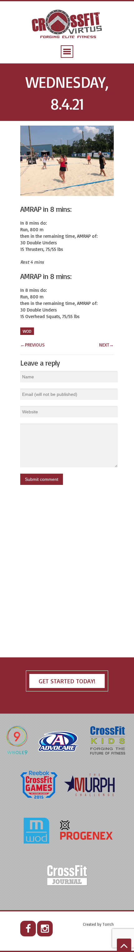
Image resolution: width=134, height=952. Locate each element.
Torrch (108, 924)
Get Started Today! (67, 681)
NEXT (106, 345)
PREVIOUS (32, 345)
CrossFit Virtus (67, 24)
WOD (27, 331)
